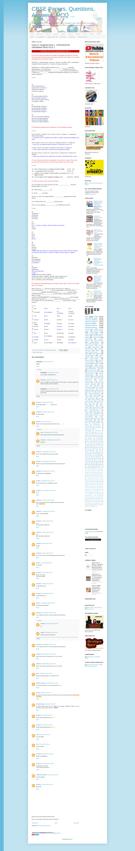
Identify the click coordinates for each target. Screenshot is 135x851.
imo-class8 (89, 442)
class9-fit (99, 427)
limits (98, 419)
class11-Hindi (100, 462)
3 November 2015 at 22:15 (48, 471)
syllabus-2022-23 (91, 478)
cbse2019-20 (88, 459)
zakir (41, 432)
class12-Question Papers (91, 395)
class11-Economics (94, 410)
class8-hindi (96, 363)
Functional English (97, 482)
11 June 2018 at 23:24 (52, 389)
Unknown (42, 380)
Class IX (70, 34)
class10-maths (89, 329)
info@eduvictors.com (90, 194)
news (88, 449)
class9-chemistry (89, 401)
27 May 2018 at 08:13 (53, 774)
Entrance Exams (82, 37)
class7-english (96, 353)
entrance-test (92, 370)
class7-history (90, 447)
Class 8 (78, 34)
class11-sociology (99, 492)
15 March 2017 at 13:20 (52, 683)
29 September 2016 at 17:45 (49, 654)
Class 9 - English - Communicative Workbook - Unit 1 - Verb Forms (98, 245)
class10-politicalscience (90, 462)
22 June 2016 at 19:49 (46, 563)
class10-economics (90, 398)
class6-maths (97, 382)
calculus (90, 438)
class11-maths (94, 358)
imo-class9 (98, 442)
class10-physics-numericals (91, 453)
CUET (100, 449)
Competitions (96, 413)
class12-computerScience (94, 361)
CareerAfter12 (40, 37)
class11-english (98, 340)
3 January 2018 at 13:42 (48, 763)
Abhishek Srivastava (41, 774)
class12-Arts (93, 470)
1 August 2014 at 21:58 (47, 402)
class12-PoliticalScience (91, 421)
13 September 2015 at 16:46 (49, 461)
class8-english (94, 332)
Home (32, 34)
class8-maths (89, 349)
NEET (86, 353)
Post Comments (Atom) (44, 825)
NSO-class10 (96, 396)
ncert (101, 501)
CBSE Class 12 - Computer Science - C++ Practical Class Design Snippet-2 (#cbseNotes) (97, 577)
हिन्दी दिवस (94, 506)
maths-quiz (93, 456)
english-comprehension (90, 428)
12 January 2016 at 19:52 (48, 500)
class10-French (96, 407)
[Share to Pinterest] (67, 350)
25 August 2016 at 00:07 (48, 583)
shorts (88, 504)
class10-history (88, 409)
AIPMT (98, 350)
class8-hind (92, 496)
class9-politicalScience (91, 498)
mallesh (38, 692)
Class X (63, 34)
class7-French (91, 402)
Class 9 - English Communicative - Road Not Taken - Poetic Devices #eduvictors (96, 588)
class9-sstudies (89, 334)
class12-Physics (89, 360)
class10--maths (97, 490)
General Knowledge (90, 384)
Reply (37, 366)
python (99, 456)
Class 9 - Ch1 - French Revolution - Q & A (98, 231)
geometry (88, 501)
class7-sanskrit (90, 441)
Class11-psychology (89, 450)
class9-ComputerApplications (94, 466)
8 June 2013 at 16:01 (48, 361)
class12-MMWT (90, 493)
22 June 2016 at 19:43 (47, 553)
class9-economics (99, 447)
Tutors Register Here (90, 531)
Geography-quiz (88, 484)
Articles (86, 424)
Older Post (76, 823)
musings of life (100, 476)
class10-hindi (96, 337)
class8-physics (100, 496)
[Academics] (56, 833)
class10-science (91, 321)
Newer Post (35, 823)
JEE (94, 404)
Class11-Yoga (88, 481)
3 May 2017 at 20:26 (46, 692)
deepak (38, 563)
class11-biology (96, 367)
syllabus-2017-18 (89, 392)
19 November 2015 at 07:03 (48, 480)
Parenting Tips (97, 415)
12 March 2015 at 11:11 (52, 380)
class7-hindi (97, 385)
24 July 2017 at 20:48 (47, 725)
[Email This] (60, 350)
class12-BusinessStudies (92, 344)
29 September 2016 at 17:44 (49, 644)
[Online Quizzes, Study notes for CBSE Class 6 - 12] (94, 184)
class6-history (95, 472)
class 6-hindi (97, 459)
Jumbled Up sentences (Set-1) (98, 217)
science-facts (100, 503)
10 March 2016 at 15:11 (47, 521)
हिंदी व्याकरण (88, 506)
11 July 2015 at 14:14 (47, 421)
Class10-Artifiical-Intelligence (97, 436)
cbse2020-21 (98, 425)
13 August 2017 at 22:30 (48, 754)
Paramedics (100, 487)
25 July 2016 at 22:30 (47, 572)
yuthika (42, 632)
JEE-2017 (87, 487)
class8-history (94, 435)
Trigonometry (99, 458)
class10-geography (96, 452)
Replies (40, 369)
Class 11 (55, 34)
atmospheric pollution (91, 489)
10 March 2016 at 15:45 (47, 532)
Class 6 (92, 34)
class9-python (100, 498)
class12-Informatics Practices (94, 368)
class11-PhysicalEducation (91, 432)
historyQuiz (94, 475)
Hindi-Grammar (96, 424)
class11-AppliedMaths (89, 492)
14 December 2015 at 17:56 (48, 490)
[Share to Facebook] (65, 350)
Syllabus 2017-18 (52, 37)
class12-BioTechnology (91, 412)
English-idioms (88, 482)
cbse (102, 370)
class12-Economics (90, 389)
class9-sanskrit (88, 419)
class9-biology (96, 378)
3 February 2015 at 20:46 (48, 412)
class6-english (89, 365)
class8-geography (99, 464)
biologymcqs (100, 392)
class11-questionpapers (98, 439)
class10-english (91, 319)
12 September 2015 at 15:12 (49, 451)
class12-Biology (94, 342)
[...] (88, 570)
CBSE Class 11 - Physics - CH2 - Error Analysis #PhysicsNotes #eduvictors (98, 278)
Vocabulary (72, 37)
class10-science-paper (91, 352)
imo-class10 (100, 475)
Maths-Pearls (95, 469)
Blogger (70, 839)
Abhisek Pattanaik (41, 683)
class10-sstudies (98, 331)
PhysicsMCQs (88, 430)
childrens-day (88, 490)
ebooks (87, 499)
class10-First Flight (89, 461)
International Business (96, 486)
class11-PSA (98, 430)
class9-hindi (88, 339)
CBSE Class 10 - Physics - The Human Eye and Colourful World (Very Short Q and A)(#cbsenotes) (97, 566)
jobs (92, 467)
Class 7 (85, 34)
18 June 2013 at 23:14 (53, 372)
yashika (38, 480)
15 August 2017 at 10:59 (52, 623)
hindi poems (95, 501)
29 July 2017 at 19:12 (44, 734)
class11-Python (89, 416)
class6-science (95, 347)
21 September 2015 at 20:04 (53, 440)
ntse (86, 317)
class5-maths (98, 493)
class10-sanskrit (99, 409)
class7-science (89, 345)
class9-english (39, 352)
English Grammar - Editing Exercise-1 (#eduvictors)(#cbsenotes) (98, 203)
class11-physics (89, 373)
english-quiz (88, 379)
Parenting (63, 37)
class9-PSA (98, 390)
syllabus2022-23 (94, 504)
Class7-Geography (89, 458)
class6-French (94, 433)
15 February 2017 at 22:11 (45, 673)
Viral (37, 734)
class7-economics (88, 495)
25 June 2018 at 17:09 (47, 784)
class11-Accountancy (90, 427)
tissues (101, 504)
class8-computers (96, 422)
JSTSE (95, 444)
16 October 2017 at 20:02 (51, 632)
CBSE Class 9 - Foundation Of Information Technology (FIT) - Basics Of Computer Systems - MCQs (94, 262)
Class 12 (48, 34)
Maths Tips (93, 487)
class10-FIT (100, 401)
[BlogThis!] (62, 350)
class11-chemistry (95, 399)
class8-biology (90, 464)
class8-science (91, 327)
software (94, 449)
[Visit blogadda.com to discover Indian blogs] (35, 835)
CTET (32, 37)
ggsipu (88, 475)
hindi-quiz (87, 467)
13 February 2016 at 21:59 (48, 511)
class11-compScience (94, 371)
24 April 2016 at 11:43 (47, 543)
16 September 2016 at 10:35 (48, 603)
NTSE (98, 34)
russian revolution (92, 503)
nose (86, 503)
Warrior (38, 603)
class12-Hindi (100, 445)
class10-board (98, 461)
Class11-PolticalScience (97, 479)
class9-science (91, 325)
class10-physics (89, 355)
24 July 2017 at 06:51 (50, 704)
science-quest (88, 444)
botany (100, 489)
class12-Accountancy (94, 393)
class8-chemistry (99, 441)
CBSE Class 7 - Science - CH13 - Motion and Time (98, 292)
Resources (39, 34)
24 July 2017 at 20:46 (47, 715)
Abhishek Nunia (40, 704)
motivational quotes (91, 476)
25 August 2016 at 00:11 (48, 593)
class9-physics (97, 418)
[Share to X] (63, 350)
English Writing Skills (97, 481)
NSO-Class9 (98, 387)
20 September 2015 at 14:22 (51, 432)
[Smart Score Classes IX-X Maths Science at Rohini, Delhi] (94, 666)
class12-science (94, 455)
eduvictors (93, 499)
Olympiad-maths (88, 425)
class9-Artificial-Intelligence (97, 473)
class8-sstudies (98, 357)
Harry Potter (96, 484)
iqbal (37, 673)
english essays (100, 499)
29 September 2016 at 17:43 (49, 612)
